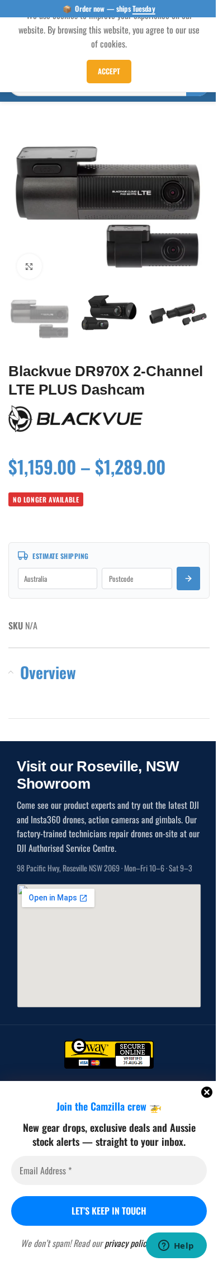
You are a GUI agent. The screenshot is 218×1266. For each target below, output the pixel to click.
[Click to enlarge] (29, 266)
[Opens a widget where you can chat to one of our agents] (176, 1246)
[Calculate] (188, 578)
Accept (109, 71)
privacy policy (127, 1243)
